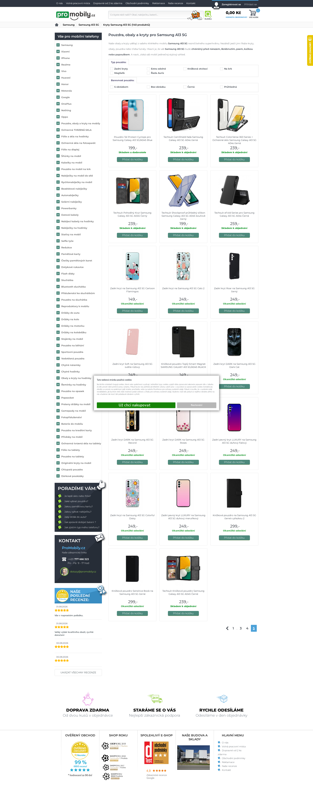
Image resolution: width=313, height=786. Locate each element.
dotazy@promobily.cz (83, 571)
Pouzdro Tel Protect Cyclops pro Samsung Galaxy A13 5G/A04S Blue (132, 139)
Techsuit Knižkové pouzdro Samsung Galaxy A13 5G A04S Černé (183, 592)
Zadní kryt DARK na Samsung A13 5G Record (132, 441)
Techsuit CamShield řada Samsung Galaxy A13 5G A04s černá (183, 139)
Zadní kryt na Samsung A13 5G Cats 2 (183, 288)
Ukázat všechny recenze (78, 672)
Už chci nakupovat (136, 405)
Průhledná (231, 86)
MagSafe (119, 73)
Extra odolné (159, 68)
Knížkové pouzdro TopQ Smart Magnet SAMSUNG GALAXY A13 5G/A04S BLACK (183, 365)
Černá (191, 86)
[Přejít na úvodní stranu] (75, 15)
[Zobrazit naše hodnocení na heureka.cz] (80, 776)
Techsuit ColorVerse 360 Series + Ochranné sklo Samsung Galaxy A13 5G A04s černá (234, 140)
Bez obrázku (158, 86)
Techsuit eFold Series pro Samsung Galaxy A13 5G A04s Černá (234, 214)
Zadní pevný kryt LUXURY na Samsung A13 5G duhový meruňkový (183, 517)
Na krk (228, 68)
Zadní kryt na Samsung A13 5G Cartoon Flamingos (132, 290)
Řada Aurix (158, 73)
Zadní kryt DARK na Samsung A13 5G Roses (183, 441)
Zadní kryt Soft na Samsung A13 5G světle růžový (132, 365)
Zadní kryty (121, 68)
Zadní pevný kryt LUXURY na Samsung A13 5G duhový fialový (234, 441)
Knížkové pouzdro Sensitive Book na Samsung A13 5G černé (132, 592)
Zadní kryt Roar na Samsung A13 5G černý (234, 290)
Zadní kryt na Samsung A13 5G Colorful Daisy (132, 517)
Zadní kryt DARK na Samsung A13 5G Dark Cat (234, 365)
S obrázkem (121, 86)
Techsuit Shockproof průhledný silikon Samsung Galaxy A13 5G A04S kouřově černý (183, 215)
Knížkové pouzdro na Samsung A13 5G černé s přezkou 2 (234, 517)
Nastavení (196, 405)
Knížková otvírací (197, 68)
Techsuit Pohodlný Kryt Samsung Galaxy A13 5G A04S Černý (132, 214)
